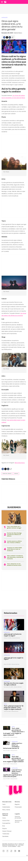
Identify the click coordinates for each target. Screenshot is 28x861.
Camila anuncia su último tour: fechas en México (14, 541)
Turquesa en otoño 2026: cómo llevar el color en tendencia (14, 549)
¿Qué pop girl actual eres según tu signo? (12, 635)
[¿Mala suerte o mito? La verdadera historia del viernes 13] (6, 743)
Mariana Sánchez (16, 638)
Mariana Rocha (15, 711)
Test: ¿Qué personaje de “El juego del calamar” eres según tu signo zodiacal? (13, 707)
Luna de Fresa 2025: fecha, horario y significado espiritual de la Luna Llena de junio (12, 773)
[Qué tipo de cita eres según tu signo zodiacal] (14, 673)
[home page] (5, 2)
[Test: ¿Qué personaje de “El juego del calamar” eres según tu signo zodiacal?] (14, 696)
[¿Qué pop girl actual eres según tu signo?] (14, 624)
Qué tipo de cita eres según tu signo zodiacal (13, 684)
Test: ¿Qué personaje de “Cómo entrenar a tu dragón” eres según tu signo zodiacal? (13, 732)
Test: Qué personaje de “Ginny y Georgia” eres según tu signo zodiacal (13, 759)
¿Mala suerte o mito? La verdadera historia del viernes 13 (12, 745)
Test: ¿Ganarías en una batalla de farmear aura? (14, 564)
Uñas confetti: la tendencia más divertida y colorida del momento (15, 557)
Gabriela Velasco (18, 33)
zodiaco (16, 473)
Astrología (4, 17)
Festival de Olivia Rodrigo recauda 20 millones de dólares (14, 534)
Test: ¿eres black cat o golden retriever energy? (14, 527)
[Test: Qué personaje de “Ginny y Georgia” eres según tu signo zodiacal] (6, 756)
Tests (5, 704)
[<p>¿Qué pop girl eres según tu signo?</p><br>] (14, 647)
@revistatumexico (20, 462)
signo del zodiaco (7, 473)
